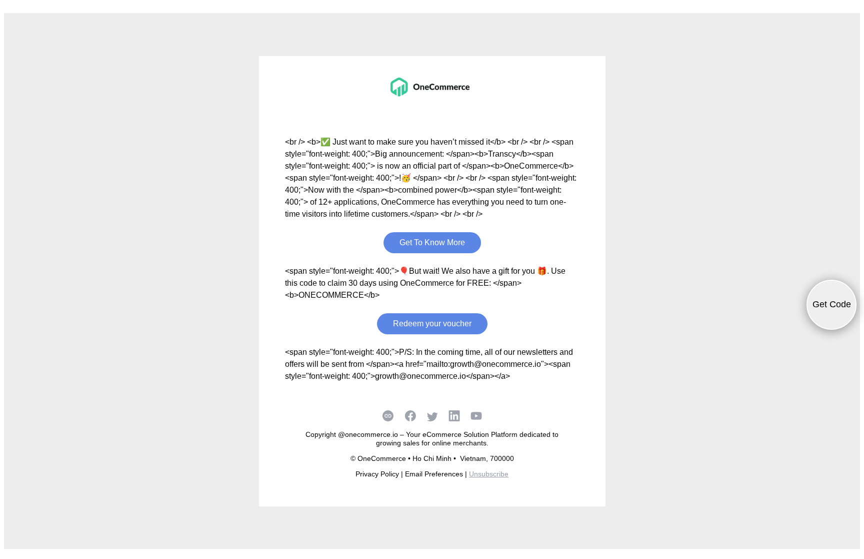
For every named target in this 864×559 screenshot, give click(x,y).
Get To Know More (432, 242)
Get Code (831, 304)
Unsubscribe (488, 474)
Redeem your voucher (432, 323)
